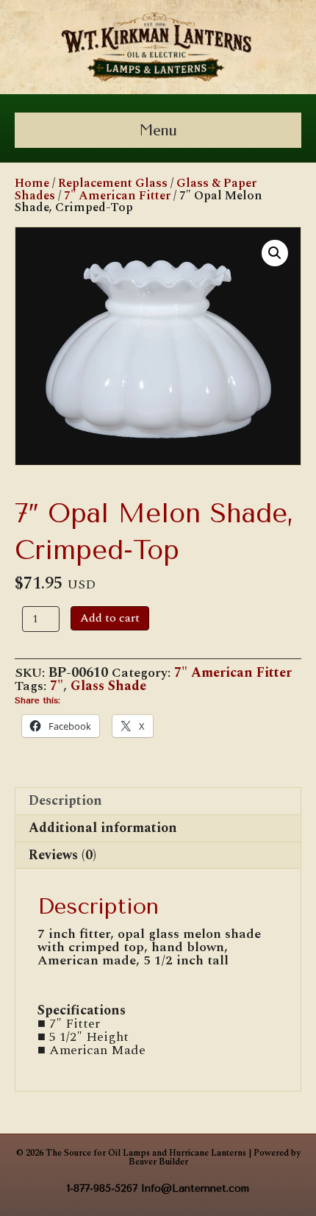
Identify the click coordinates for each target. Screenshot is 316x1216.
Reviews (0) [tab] (62, 855)
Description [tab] (65, 801)
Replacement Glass (113, 183)
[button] (275, 253)
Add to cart (110, 618)
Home (32, 183)
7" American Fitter (117, 195)
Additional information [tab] (103, 828)
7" (56, 686)
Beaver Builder (158, 1162)
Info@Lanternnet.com (195, 1188)
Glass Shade (108, 686)
